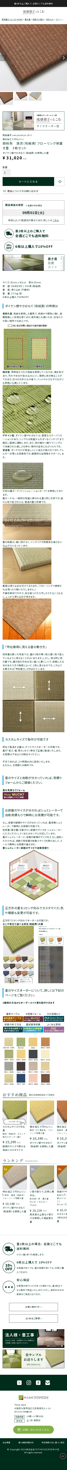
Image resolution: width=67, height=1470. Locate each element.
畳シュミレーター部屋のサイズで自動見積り (26, 847)
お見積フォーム (33, 1013)
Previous (3, 58)
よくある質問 (53, 1024)
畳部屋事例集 (33, 1024)
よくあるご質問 (33, 1318)
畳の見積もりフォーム (14, 790)
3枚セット (50, 19)
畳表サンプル (13, 1013)
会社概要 (6, 1442)
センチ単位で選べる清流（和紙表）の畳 (23, 924)
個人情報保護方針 (26, 1442)
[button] (3, 1120)
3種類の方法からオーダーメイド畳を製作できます (29, 1002)
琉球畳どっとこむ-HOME (12, 19)
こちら (56, 220)
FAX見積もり (53, 1013)
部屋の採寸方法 (13, 1024)
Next (63, 58)
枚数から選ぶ (38, 19)
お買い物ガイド (32, 1306)
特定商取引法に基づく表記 (53, 1442)
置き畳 (27, 19)
